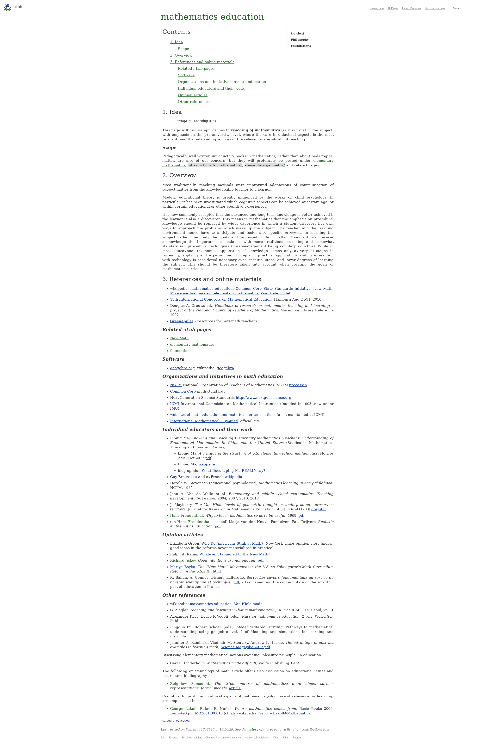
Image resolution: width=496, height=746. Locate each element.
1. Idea (176, 42)
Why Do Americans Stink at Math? (232, 543)
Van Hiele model (275, 293)
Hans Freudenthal (186, 515)
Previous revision (192, 737)
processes (298, 385)
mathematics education (211, 288)
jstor (322, 509)
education (182, 720)
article (235, 688)
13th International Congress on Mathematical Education (221, 299)
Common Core (183, 391)
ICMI (174, 404)
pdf (208, 458)
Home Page (377, 8)
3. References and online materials (202, 62)
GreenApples (181, 321)
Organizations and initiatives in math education (222, 81)
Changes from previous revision (223, 737)
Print (285, 737)
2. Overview (181, 55)
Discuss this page (435, 8)
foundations (180, 351)
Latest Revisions (411, 8)
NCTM (176, 385)
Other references (194, 101)
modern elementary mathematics (228, 293)
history (252, 729)
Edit (163, 737)
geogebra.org (182, 368)
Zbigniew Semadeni (189, 684)
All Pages (393, 8)
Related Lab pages (196, 68)
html (217, 571)
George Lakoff (183, 708)
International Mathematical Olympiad (204, 421)
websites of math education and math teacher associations (223, 415)
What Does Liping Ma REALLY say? (233, 470)
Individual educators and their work (211, 88)
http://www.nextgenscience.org (263, 397)
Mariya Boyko (182, 567)
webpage (207, 464)
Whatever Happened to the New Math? (235, 554)
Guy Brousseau (183, 477)
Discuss (173, 737)
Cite (275, 737)
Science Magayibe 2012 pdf (245, 647)
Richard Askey (183, 560)
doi (314, 509)
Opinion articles (193, 95)
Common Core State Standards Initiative (273, 288)
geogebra (225, 368)
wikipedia (233, 477)
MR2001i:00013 (209, 713)
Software (186, 75)
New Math (322, 288)
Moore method (183, 293)
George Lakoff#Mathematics (284, 713)
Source (297, 737)
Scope (183, 48)
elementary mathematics (192, 344)
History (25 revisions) (257, 737)
